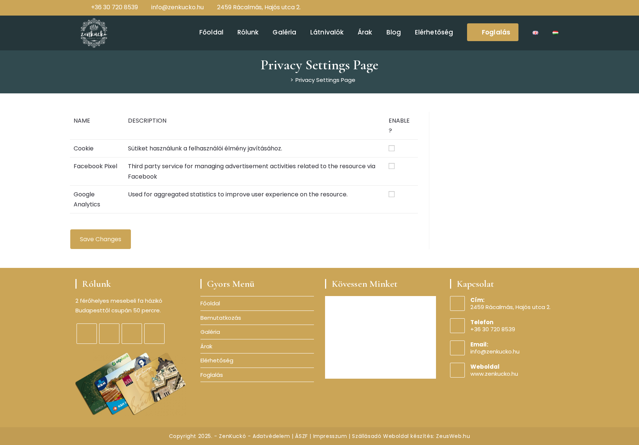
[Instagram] (539, 7)
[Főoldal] (286, 80)
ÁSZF (301, 436)
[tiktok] (154, 333)
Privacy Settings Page (325, 80)
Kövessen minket (365, 283)
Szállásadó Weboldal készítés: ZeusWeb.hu (411, 436)
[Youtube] (548, 7)
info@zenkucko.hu (177, 7)
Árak (206, 346)
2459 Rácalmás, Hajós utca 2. (259, 7)
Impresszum (330, 436)
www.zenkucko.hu (494, 374)
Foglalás (211, 375)
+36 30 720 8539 (114, 7)
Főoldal (210, 303)
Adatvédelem (271, 436)
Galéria (210, 332)
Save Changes (100, 239)
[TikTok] (556, 7)
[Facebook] (531, 7)
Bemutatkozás (220, 318)
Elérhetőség (216, 360)
